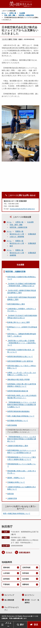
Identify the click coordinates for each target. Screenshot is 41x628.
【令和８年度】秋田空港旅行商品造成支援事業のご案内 (21, 298)
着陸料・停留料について (16, 478)
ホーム (4, 13)
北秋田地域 (26, 567)
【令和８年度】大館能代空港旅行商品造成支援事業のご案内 (21, 292)
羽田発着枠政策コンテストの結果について (21, 465)
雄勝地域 (25, 584)
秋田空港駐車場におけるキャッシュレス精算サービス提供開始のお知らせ (21, 451)
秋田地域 (25, 573)
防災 (36, 624)
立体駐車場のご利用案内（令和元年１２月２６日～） (21, 310)
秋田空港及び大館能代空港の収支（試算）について (20, 351)
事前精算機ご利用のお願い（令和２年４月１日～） (21, 472)
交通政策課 (32, 234)
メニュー (8, 624)
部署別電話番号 (24, 552)
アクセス (9, 552)
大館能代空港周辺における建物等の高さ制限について (21, 488)
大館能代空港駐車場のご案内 (17, 446)
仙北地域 (25, 579)
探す (22, 624)
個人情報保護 (9, 600)
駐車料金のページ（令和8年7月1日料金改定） (22, 328)
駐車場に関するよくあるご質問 (18, 322)
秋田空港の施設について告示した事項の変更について (21, 367)
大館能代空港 (12, 498)
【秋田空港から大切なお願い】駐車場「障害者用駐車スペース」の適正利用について (21, 343)
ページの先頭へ (37, 618)
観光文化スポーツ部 (17, 234)
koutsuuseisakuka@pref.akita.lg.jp (22, 209)
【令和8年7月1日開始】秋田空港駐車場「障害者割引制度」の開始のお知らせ (21, 285)
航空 (11, 246)
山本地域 (6, 573)
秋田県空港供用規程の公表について (20, 356)
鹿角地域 (6, 567)
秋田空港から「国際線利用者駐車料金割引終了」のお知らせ (21, 335)
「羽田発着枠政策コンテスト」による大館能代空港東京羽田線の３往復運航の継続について (21, 439)
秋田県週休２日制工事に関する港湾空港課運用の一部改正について (21, 385)
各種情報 (13, 255)
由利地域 (6, 579)
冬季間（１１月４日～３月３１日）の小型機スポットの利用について (21, 374)
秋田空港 (10, 494)
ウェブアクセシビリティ (11, 608)
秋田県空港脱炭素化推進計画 (17, 391)
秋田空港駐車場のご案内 (16, 304)
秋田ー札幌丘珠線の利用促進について (20, 416)
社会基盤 (22, 13)
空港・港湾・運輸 (9, 15)
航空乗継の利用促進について (17, 421)
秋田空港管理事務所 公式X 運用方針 (20, 361)
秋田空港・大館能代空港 (26, 15)
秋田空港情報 (12, 425)
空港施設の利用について (16, 482)
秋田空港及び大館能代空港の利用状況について (21, 278)
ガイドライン (29, 595)
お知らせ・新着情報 (17, 237)
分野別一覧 (12, 13)
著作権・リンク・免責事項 (32, 601)
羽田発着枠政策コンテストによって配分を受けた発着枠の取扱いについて (21, 458)
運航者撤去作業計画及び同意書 (18, 379)
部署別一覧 (19, 231)
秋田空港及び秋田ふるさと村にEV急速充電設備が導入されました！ (21, 397)
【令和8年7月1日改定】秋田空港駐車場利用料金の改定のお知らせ (22, 317)
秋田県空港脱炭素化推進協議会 (18, 411)
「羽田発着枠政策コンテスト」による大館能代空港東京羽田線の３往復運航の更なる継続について (21, 404)
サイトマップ (9, 595)
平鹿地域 (6, 584)
